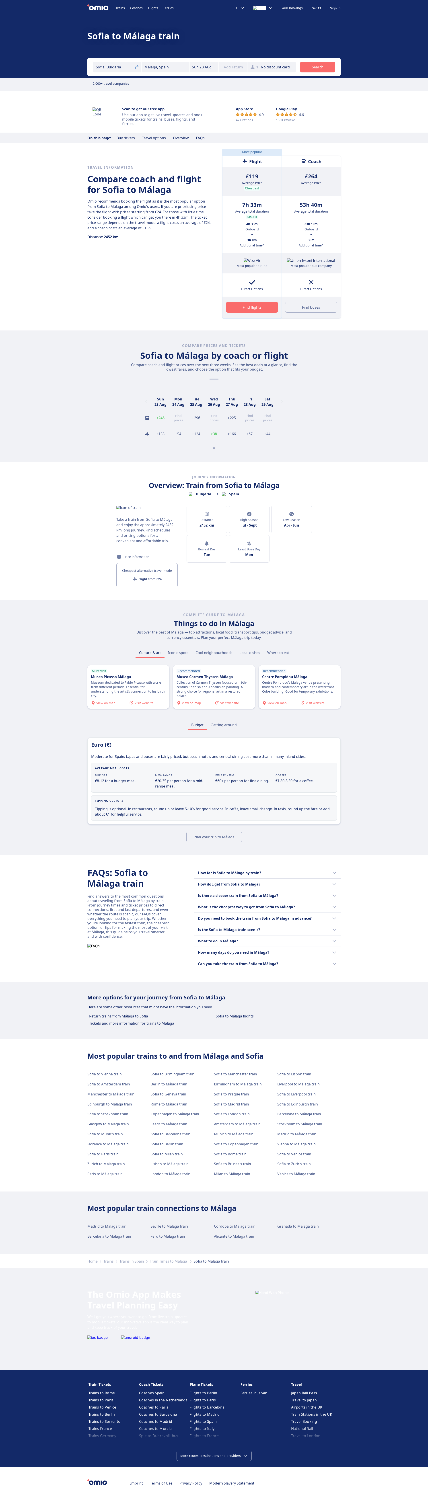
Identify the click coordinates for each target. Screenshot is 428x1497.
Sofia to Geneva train (168, 1094)
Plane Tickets (201, 1384)
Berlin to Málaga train (169, 1084)
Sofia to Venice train (294, 1154)
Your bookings (292, 8)
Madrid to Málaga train (296, 1134)
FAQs (200, 137)
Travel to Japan (304, 1400)
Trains (120, 8)
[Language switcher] (263, 8)
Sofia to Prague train (231, 1094)
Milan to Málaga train (232, 1173)
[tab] (150, 652)
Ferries (168, 8)
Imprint (136, 1483)
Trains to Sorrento (104, 1421)
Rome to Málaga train (169, 1104)
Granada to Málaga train (298, 1226)
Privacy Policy (190, 1483)
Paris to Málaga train (105, 1173)
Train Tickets (99, 1384)
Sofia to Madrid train (231, 1104)
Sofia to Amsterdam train (108, 1084)
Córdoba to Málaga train (234, 1226)
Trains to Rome (101, 1392)
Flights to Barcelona (207, 1407)
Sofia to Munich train (105, 1134)
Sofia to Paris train (103, 1154)
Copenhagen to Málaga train (175, 1113)
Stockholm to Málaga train (299, 1124)
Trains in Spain (131, 1261)
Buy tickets (126, 137)
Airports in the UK (306, 1407)
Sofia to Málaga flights (235, 1016)
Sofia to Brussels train (232, 1163)
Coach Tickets (151, 1384)
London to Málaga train (170, 1173)
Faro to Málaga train (168, 1236)
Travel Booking (304, 1421)
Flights (153, 8)
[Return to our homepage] (101, 8)
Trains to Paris (101, 1400)
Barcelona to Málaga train (299, 1113)
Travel (296, 1384)
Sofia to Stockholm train (107, 1113)
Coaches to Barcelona (158, 1414)
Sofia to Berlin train (167, 1144)
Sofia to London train (232, 1113)
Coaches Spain (152, 1392)
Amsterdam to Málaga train (237, 1124)
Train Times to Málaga (169, 1261)
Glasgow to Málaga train (108, 1124)
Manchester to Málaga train (110, 1094)
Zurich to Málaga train (106, 1163)
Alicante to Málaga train (234, 1236)
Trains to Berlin (101, 1414)
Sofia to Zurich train (294, 1163)
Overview (181, 137)
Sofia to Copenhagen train (236, 1144)
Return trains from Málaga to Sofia (118, 1016)
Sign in (335, 8)
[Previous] (146, 401)
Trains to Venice (102, 1407)
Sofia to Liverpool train (296, 1094)
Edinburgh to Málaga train (109, 1104)
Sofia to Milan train (167, 1154)
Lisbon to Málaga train (170, 1163)
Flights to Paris (203, 1400)
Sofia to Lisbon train (294, 1074)
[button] (204, 67)
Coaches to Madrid (155, 1421)
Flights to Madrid (205, 1414)
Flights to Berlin (203, 1392)
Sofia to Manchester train (235, 1074)
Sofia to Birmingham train (172, 1074)
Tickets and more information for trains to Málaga (131, 1023)
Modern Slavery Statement (231, 1483)
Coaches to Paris (153, 1407)
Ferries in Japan (254, 1392)
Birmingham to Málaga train (238, 1084)
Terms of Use (161, 1483)
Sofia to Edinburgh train (297, 1104)
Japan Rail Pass (304, 1392)
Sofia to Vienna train (104, 1074)
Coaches (136, 8)
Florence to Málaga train (108, 1144)
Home (92, 1261)
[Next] (281, 401)
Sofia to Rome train (230, 1154)
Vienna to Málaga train (296, 1144)
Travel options (154, 137)
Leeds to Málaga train (169, 1124)
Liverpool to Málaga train (298, 1084)
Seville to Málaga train (169, 1226)
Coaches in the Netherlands (163, 1400)
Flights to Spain (203, 1421)
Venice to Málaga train (296, 1173)
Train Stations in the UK (311, 1414)
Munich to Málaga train (233, 1134)
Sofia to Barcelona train (170, 1134)
